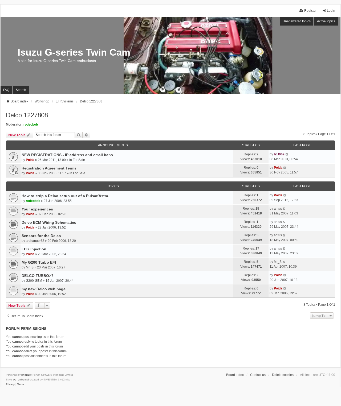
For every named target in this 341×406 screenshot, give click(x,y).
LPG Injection (34, 249)
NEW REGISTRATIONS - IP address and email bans (67, 155)
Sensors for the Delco (41, 236)
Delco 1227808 (27, 115)
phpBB (25, 374)
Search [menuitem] (21, 90)
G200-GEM (34, 281)
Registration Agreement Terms (49, 168)
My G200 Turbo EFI (39, 262)
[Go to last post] (287, 154)
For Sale (79, 160)
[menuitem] (10, 384)
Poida (30, 160)
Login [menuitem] (331, 11)
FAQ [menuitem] (6, 90)
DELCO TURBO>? (38, 276)
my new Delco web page (44, 289)
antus (278, 208)
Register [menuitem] (310, 11)
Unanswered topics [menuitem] (297, 21)
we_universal (21, 379)
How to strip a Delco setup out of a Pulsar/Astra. (65, 196)
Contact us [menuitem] (258, 375)
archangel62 (35, 241)
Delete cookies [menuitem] (283, 375)
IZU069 (279, 154)
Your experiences (37, 209)
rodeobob (30, 124)
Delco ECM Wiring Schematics (49, 222)
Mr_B (30, 267)
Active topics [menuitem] (326, 21)
